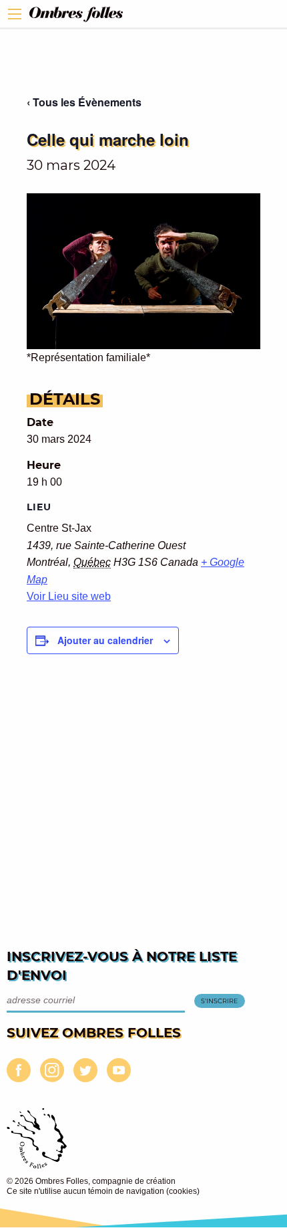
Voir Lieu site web (69, 596)
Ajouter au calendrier (105, 640)
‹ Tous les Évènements (84, 102)
